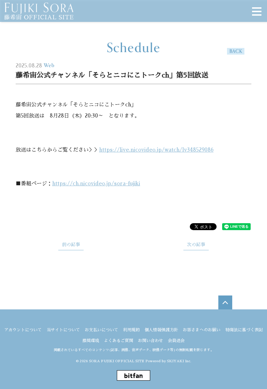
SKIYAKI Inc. (179, 361)
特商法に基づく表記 (244, 330)
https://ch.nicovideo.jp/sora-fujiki (96, 183)
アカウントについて (23, 330)
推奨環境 (90, 341)
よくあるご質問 (118, 341)
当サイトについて (63, 330)
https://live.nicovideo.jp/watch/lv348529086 (156, 149)
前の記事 (71, 244)
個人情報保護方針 (161, 330)
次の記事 (196, 244)
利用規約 (131, 330)
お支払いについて (101, 330)
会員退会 (176, 341)
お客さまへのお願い (201, 330)
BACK (235, 51)
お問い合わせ (150, 341)
